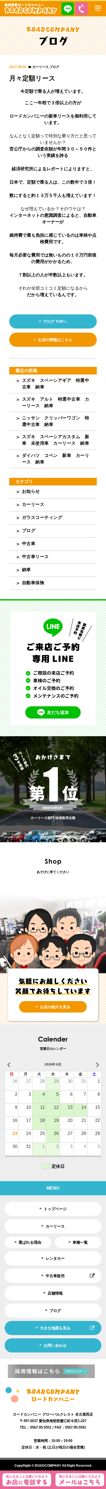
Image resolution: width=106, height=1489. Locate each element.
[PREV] (10, 1064)
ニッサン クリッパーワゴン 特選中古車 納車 (55, 421)
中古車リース (35, 556)
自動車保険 (33, 582)
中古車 (29, 543)
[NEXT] (96, 1064)
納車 (26, 569)
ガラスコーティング (42, 517)
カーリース (40, 67)
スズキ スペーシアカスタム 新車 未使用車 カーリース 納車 (55, 439)
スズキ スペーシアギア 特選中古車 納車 (55, 383)
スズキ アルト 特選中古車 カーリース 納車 (55, 402)
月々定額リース (32, 78)
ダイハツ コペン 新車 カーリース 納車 (55, 458)
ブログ (54, 67)
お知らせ (31, 491)
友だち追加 (58, 712)
